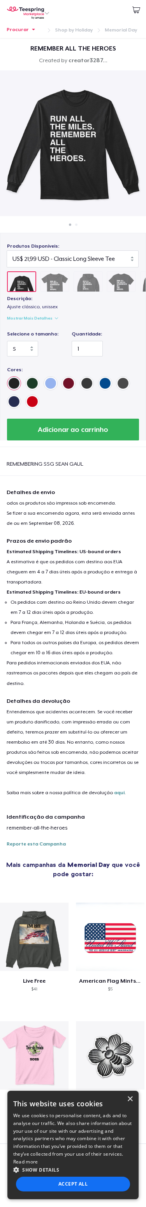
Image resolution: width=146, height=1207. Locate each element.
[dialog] (73, 1145)
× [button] (130, 1099)
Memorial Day (121, 30)
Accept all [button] (73, 1184)
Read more (25, 1161)
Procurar (18, 29)
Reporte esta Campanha (36, 844)
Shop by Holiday (74, 30)
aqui (119, 792)
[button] (73, 1170)
